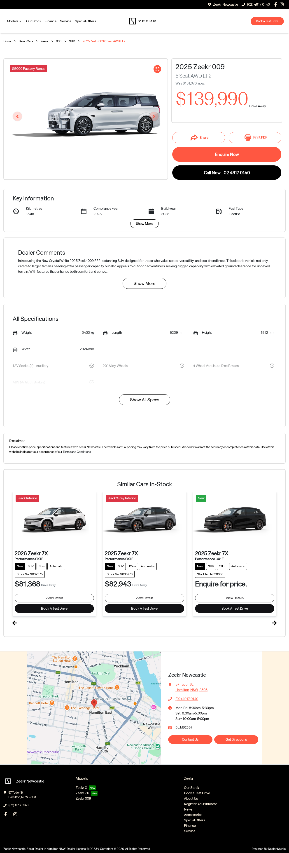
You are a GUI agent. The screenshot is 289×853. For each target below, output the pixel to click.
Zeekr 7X (82, 793)
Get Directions (236, 739)
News (188, 809)
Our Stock (33, 21)
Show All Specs (144, 399)
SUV (72, 41)
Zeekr (44, 41)
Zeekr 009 (83, 798)
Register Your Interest (200, 804)
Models (12, 21)
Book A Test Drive (54, 608)
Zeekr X (81, 787)
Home (7, 41)
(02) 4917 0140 (186, 699)
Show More (144, 223)
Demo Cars (26, 41)
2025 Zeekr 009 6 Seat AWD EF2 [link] (104, 41)
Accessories (193, 815)
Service (65, 21)
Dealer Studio (277, 849)
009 (58, 41)
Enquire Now (227, 154)
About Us (191, 798)
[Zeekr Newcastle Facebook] (6, 814)
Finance (50, 21)
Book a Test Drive (267, 21)
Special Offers (85, 21)
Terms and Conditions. (77, 452)
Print (260, 137)
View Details (54, 598)
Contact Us (190, 739)
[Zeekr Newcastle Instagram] (16, 814)
